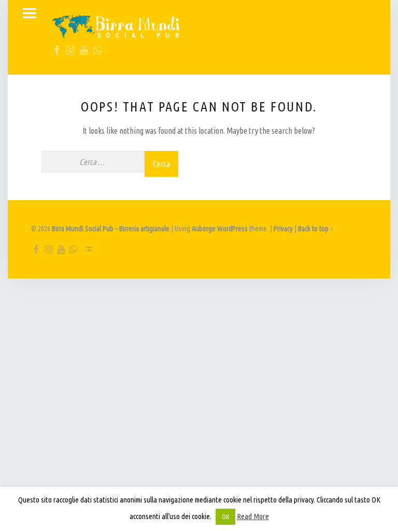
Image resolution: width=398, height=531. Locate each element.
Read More (253, 516)
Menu (29, 13)
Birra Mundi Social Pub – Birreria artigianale (110, 229)
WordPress (232, 229)
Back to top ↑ (316, 229)
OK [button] (225, 516)
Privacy (283, 229)
